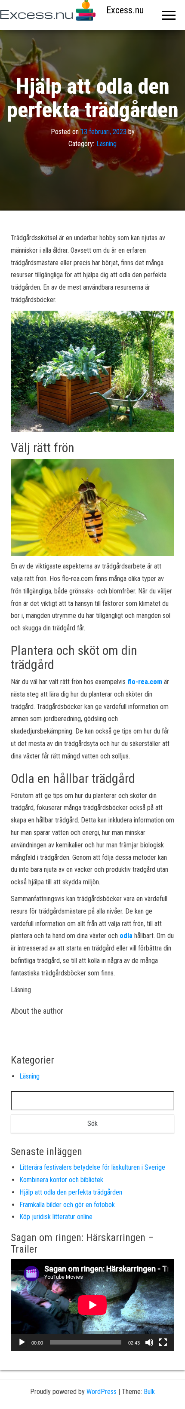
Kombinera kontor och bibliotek (61, 1180)
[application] (92, 1305)
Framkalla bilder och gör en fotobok (67, 1205)
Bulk (149, 1392)
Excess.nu (125, 10)
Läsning (106, 144)
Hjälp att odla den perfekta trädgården (70, 1192)
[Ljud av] (149, 1342)
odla (126, 936)
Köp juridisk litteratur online (55, 1217)
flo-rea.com (144, 682)
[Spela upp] (22, 1342)
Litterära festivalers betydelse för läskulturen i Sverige (92, 1167)
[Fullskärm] (163, 1342)
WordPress (101, 1392)
